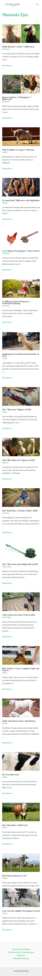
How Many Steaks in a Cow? (14, 875)
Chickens (6, 49)
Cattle (4, 152)
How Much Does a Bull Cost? (15, 825)
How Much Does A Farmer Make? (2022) (20, 510)
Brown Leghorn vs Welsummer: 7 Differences (16, 98)
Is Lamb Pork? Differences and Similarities (21, 200)
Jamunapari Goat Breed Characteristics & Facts (20, 355)
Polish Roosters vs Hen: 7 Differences (18, 46)
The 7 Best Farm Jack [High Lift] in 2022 (20, 564)
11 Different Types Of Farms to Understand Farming (15, 302)
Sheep (4, 203)
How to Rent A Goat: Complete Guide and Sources (20, 669)
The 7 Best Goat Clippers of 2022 (16, 409)
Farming (5, 306)
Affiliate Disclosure (21, 958)
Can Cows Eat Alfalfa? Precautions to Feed (21, 910)
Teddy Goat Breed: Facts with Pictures (19, 720)
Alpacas (5, 463)
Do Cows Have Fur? (10, 774)
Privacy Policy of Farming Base (21, 952)
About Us (21, 955)
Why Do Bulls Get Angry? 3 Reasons (18, 149)
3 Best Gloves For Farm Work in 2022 (18, 614)
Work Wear (6, 617)
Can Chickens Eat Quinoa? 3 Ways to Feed (20, 250)
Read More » (7, 65)
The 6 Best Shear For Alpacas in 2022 (18, 460)
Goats (4, 358)
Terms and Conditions (21, 949)
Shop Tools (6, 567)
